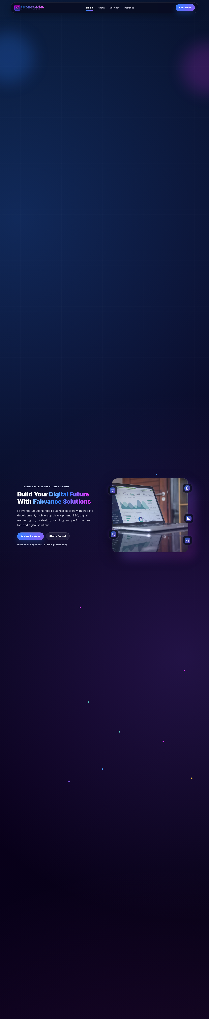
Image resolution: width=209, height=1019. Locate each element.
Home (89, 7)
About (101, 7)
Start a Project (57, 536)
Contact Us (185, 7)
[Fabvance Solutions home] (29, 8)
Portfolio (129, 7)
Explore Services (30, 536)
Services (114, 7)
